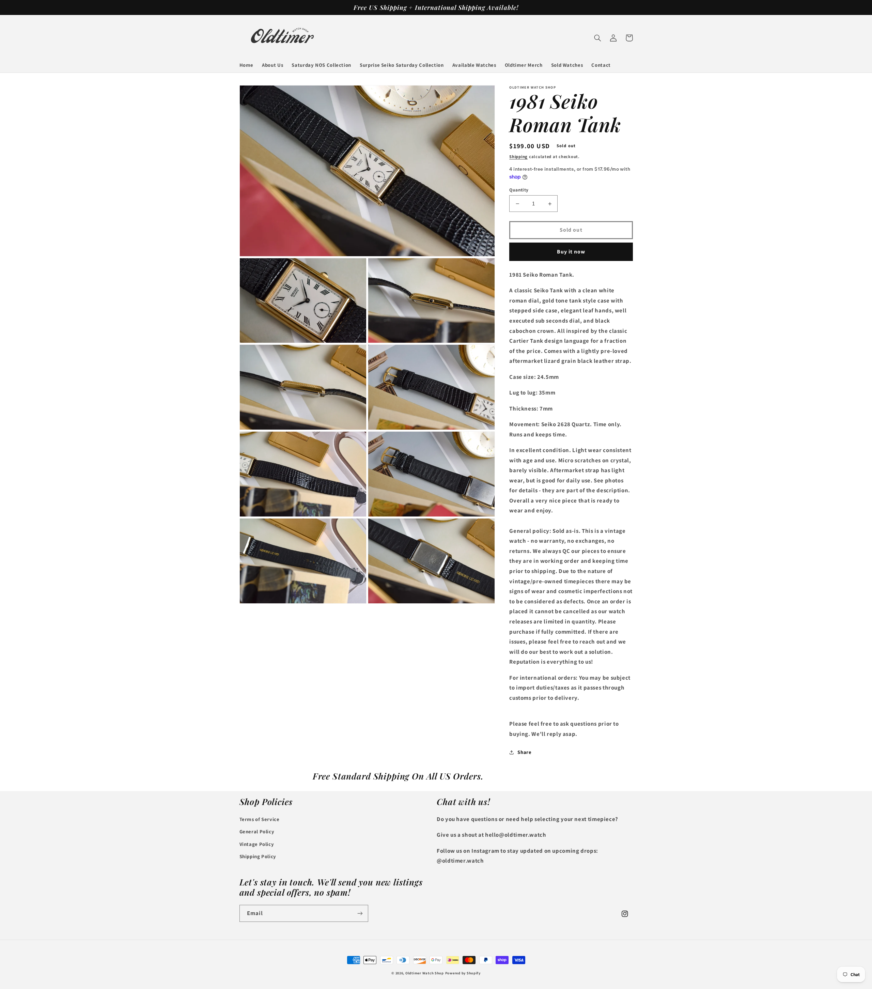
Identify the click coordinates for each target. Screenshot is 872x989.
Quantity (518, 190)
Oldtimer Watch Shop (424, 973)
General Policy (257, 831)
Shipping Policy (257, 856)
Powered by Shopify (463, 973)
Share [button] (524, 752)
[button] (598, 38)
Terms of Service (259, 819)
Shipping (518, 156)
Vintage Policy (256, 844)
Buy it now (571, 251)
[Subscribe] (360, 913)
